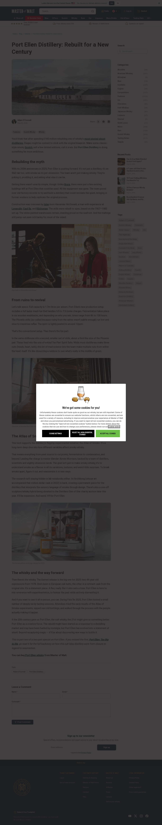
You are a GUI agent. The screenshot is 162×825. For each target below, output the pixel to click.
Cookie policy (114, 427)
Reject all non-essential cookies (82, 433)
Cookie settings (55, 433)
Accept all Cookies (108, 433)
